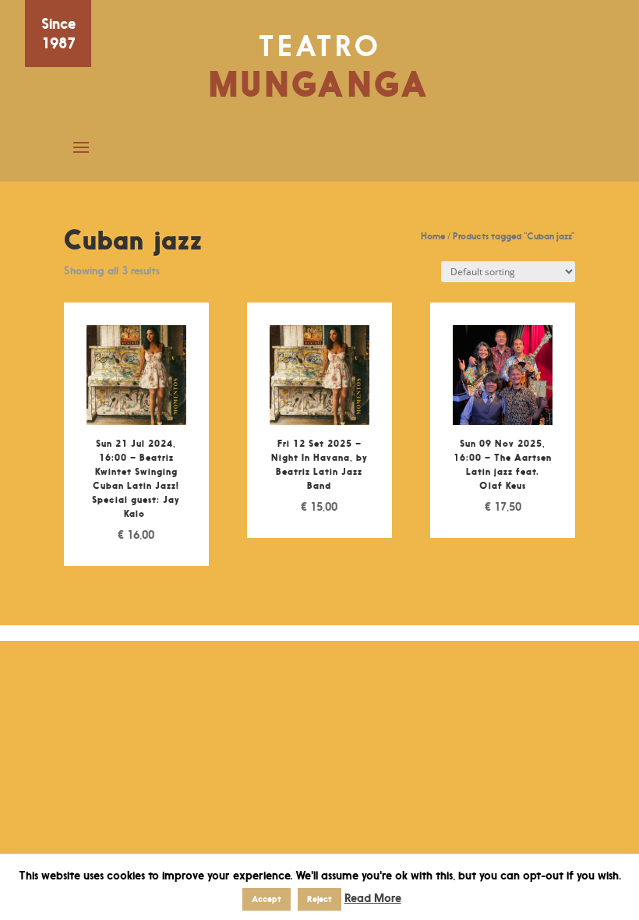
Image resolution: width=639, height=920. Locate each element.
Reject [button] (319, 898)
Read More (372, 897)
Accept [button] (266, 898)
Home (433, 236)
